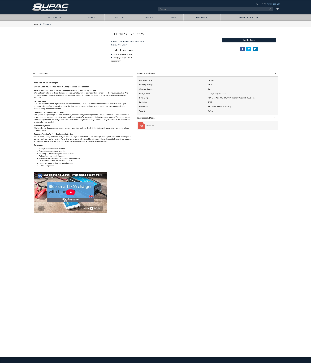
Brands (91, 17)
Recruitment (202, 17)
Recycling (119, 17)
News (173, 17)
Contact (149, 17)
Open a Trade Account (249, 17)
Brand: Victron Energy (119, 45)
